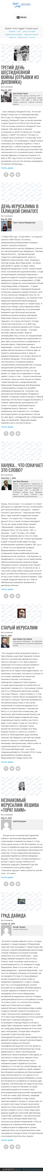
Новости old (22, 37)
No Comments (7, 87)
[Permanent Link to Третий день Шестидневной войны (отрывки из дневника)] (21, 62)
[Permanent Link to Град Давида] (21, 910)
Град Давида (13, 915)
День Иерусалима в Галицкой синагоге (19, 208)
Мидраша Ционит (31, 34)
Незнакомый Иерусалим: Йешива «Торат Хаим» (20, 805)
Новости (12, 37)
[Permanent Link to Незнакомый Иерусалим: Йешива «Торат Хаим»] (21, 795)
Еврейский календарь (13, 34)
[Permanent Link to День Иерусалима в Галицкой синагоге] (21, 201)
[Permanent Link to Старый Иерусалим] (21, 622)
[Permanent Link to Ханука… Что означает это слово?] (21, 460)
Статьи (32, 37)
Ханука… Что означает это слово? (22, 467)
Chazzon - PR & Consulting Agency (28, 1169)
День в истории (29, 31)
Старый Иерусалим (19, 627)
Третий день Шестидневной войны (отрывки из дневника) (20, 74)
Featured (12, 31)
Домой (8, 28)
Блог (19, 31)
